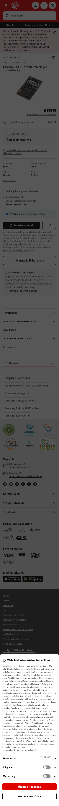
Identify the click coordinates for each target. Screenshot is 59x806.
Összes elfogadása (29, 786)
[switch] (47, 767)
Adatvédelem (7, 750)
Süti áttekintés (33, 750)
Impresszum (20, 750)
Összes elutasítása (29, 796)
